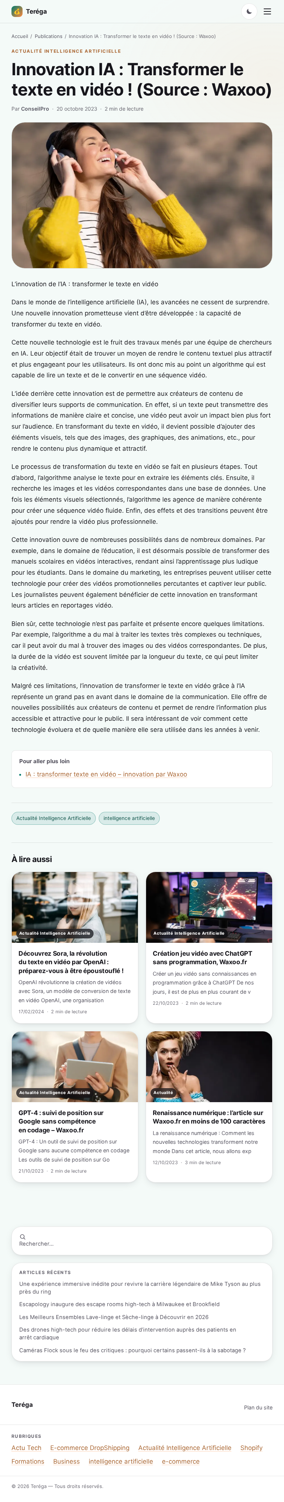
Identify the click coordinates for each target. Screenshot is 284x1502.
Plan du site (258, 1407)
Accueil (19, 36)
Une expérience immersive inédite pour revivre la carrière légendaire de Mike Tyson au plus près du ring (140, 1288)
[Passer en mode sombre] (249, 11)
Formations (27, 1461)
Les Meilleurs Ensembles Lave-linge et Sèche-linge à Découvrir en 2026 (114, 1317)
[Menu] (267, 11)
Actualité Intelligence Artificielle (66, 51)
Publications (48, 36)
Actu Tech (26, 1447)
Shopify (251, 1447)
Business (66, 1461)
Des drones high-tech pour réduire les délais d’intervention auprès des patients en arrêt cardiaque (127, 1333)
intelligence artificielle (129, 818)
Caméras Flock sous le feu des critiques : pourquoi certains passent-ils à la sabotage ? (132, 1350)
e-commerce (181, 1461)
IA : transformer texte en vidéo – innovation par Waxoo (106, 774)
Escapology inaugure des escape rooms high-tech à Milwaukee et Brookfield (119, 1304)
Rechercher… (36, 1243)
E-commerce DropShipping (89, 1447)
